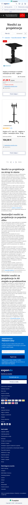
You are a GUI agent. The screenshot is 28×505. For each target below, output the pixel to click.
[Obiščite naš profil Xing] (10, 424)
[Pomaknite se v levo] (1, 15)
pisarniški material (9, 270)
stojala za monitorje (16, 207)
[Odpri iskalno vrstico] (16, 3)
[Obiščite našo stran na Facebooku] (4, 424)
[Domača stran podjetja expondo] (2, 37)
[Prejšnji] (11, 162)
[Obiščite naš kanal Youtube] (2, 424)
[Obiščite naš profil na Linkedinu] (7, 424)
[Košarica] (25, 3)
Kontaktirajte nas (14, 377)
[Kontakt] (19, 3)
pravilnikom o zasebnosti (8, 362)
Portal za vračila (14, 382)
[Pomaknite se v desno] (26, 15)
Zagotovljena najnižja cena (10, 86)
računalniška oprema (15, 318)
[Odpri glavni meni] (2, 4)
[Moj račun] (22, 3)
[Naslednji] (16, 162)
